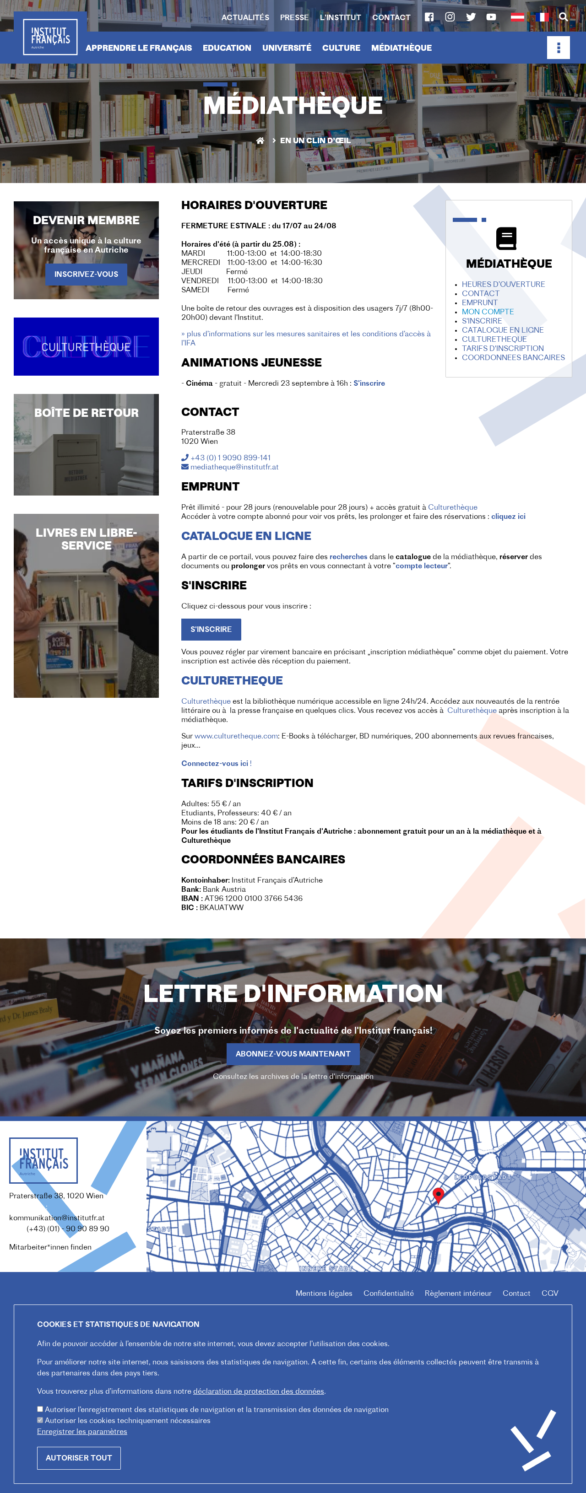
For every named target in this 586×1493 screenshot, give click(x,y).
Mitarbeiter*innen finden (50, 1247)
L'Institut (340, 18)
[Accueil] (50, 37)
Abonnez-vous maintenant (293, 1054)
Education (227, 49)
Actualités (245, 18)
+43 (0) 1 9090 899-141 (230, 458)
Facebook (429, 17)
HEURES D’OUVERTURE (503, 285)
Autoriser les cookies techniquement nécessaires (128, 1421)
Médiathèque (401, 49)
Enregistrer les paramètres (82, 1432)
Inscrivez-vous (86, 275)
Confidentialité (389, 1294)
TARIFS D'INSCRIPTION (503, 349)
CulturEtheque (232, 681)
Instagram (450, 17)
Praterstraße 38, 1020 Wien (56, 1196)
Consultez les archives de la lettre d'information (293, 1077)
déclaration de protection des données (258, 1392)
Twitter (471, 17)
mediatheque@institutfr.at (234, 467)
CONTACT (481, 294)
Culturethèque (452, 508)
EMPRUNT (480, 303)
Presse (294, 18)
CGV (550, 1294)
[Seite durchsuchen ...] (563, 17)
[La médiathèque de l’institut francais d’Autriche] (86, 346)
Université (286, 49)
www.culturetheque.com (236, 736)
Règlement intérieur (458, 1294)
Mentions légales (324, 1294)
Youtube (491, 17)
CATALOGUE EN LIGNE (503, 330)
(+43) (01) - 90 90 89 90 (68, 1229)
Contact (391, 18)
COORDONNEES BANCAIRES (513, 358)
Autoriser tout (79, 1458)
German (517, 17)
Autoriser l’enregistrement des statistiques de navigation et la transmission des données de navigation (217, 1410)
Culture (341, 49)
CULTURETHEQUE (494, 340)
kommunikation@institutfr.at (57, 1218)
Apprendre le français (139, 49)
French (542, 17)
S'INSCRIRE (482, 321)
